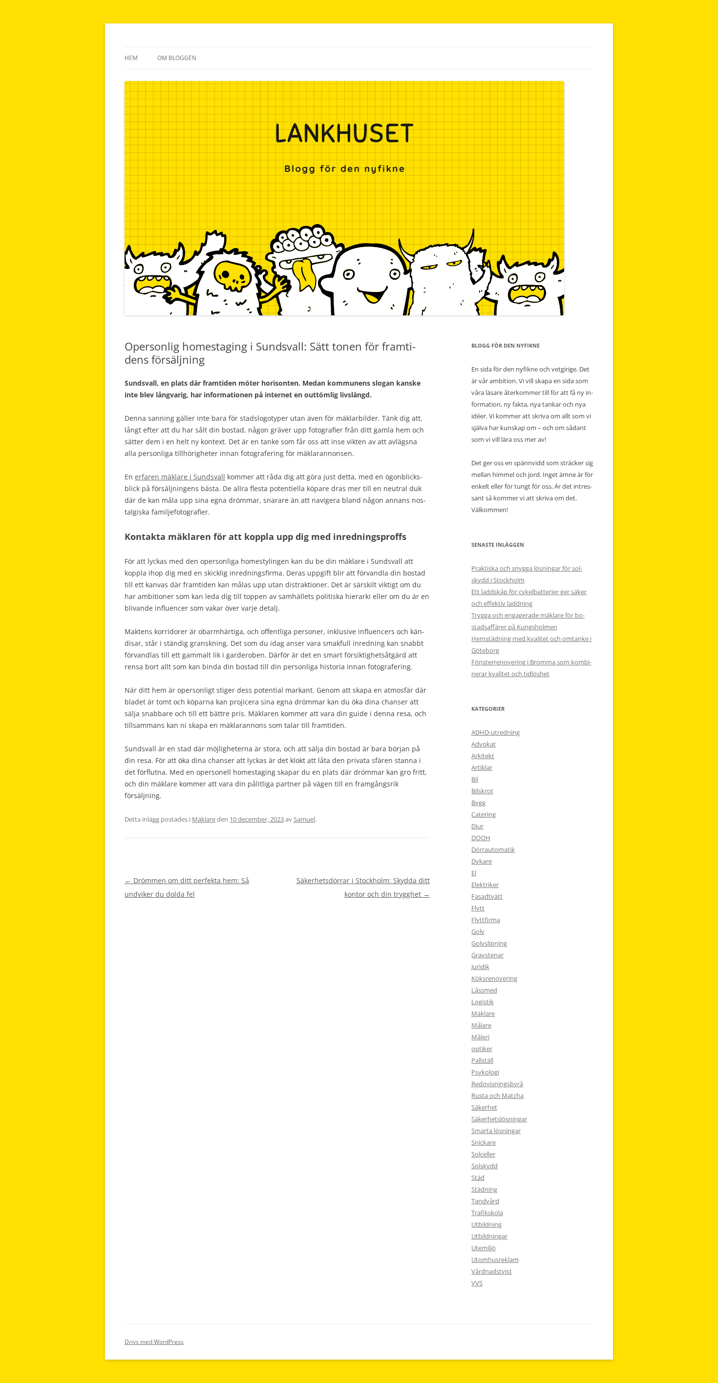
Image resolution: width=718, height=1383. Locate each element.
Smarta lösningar (496, 1130)
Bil (474, 779)
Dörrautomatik (493, 849)
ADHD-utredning (495, 732)
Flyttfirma (485, 919)
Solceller (483, 1154)
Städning (484, 1189)
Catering (483, 814)
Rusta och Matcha (497, 1095)
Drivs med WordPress (154, 1342)
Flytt (478, 908)
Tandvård (485, 1201)
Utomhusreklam (495, 1259)
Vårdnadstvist (491, 1271)
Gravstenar (487, 954)
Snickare (483, 1142)
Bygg (478, 802)
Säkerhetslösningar (499, 1119)
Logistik (482, 1001)
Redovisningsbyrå (497, 1083)
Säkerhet (484, 1107)
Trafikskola (487, 1212)
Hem (131, 58)
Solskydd (484, 1165)
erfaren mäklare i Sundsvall (180, 476)
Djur (477, 826)
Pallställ (482, 1060)
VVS (477, 1283)
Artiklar (481, 767)
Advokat (483, 744)
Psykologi (485, 1072)
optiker (481, 1048)
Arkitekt (482, 755)
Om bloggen (176, 58)
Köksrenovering (494, 978)
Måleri (480, 1036)
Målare (481, 1025)
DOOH (480, 837)
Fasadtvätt (487, 896)
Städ (478, 1177)
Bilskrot (482, 790)
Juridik (480, 966)
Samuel (304, 819)
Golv (478, 931)
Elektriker (485, 884)
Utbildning (486, 1224)
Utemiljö (483, 1247)
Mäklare (203, 819)
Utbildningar (489, 1236)
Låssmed (484, 990)
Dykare (481, 861)
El (473, 872)
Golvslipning (489, 943)
